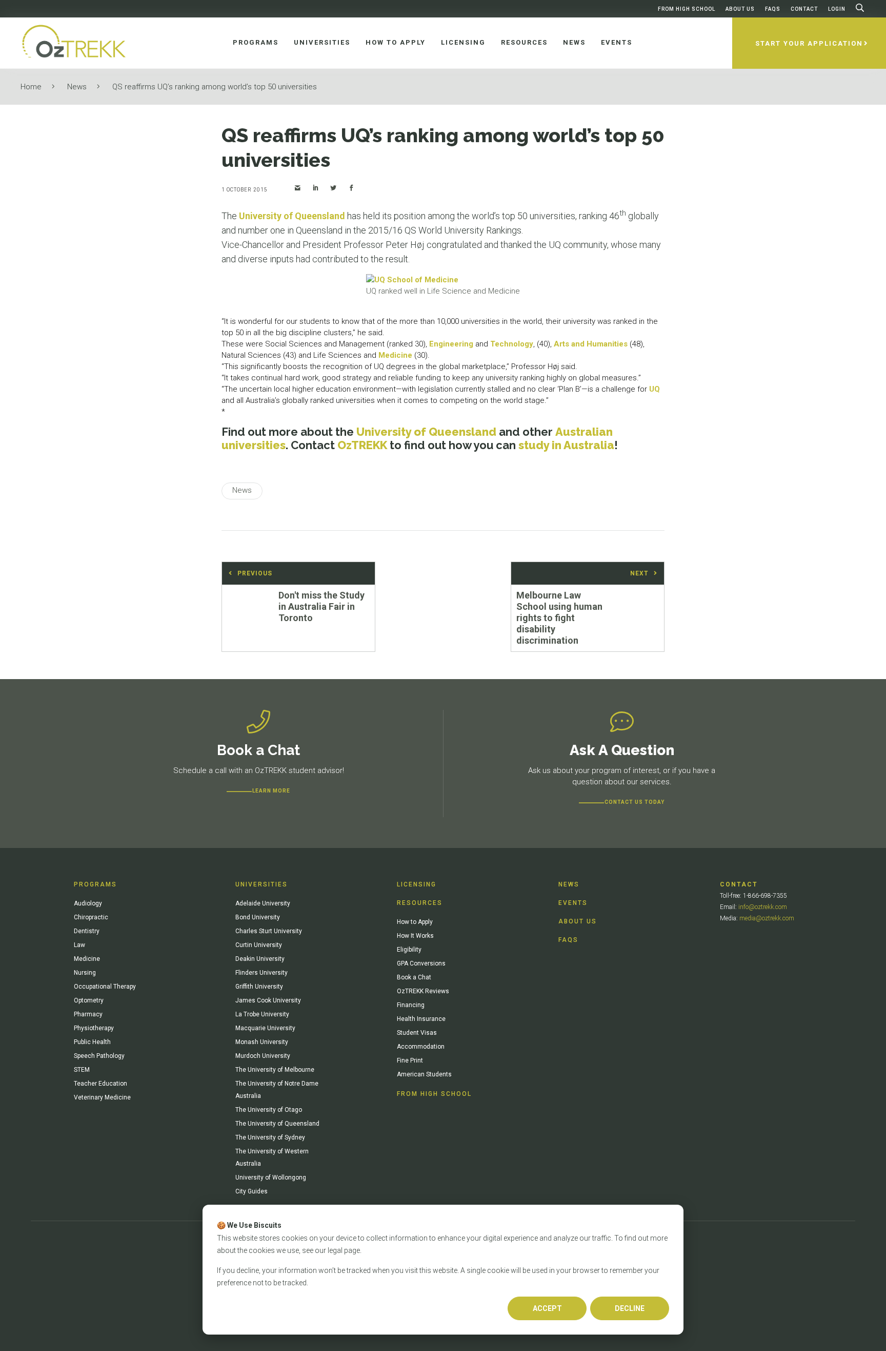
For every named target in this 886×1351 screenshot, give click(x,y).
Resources (419, 902)
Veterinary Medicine (102, 1097)
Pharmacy (88, 1014)
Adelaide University (262, 903)
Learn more (271, 791)
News (77, 86)
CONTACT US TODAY (634, 802)
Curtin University (258, 945)
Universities (261, 884)
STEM (82, 1069)
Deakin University (260, 958)
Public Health (92, 1042)
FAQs (772, 9)
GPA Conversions (421, 963)
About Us (740, 9)
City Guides (251, 1191)
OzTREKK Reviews (423, 991)
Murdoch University (262, 1055)
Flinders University (261, 972)
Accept (547, 1308)
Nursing (85, 972)
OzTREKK (362, 445)
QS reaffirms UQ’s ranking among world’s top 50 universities (214, 86)
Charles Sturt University (268, 931)
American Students (424, 1074)
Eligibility (409, 949)
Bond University (257, 917)
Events (573, 902)
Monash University (261, 1042)
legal (335, 1250)
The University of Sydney (270, 1137)
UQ (654, 389)
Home (31, 86)
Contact (804, 9)
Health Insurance (421, 1018)
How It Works (415, 935)
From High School (686, 9)
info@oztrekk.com (762, 907)
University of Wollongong (270, 1177)
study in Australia (566, 445)
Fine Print (410, 1060)
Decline (630, 1308)
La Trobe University (262, 1014)
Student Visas (417, 1032)
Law (79, 945)
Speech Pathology (99, 1055)
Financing (411, 1005)
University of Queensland (292, 215)
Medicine (395, 355)
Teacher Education (100, 1083)
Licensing (416, 884)
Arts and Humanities (591, 344)
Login (836, 9)
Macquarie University (265, 1028)
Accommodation (421, 1046)
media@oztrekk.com (766, 918)
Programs (95, 884)
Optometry (89, 1000)
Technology (511, 344)
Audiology (88, 903)
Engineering (451, 344)
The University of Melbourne (274, 1069)
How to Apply (415, 921)
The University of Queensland (277, 1123)
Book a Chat (414, 977)
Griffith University (259, 986)
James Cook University (268, 1000)
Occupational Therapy (105, 986)
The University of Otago (268, 1109)
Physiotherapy (94, 1028)
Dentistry (86, 931)
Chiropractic (91, 917)
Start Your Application (809, 43)
